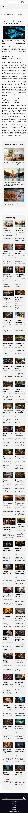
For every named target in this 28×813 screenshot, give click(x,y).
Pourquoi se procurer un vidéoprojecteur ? (20, 685)
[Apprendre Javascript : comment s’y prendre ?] (8, 611)
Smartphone (14, 805)
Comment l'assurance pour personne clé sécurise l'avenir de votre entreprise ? (13, 184)
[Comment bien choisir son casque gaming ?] (8, 361)
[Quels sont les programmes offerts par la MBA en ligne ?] (8, 744)
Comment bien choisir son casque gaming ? (8, 369)
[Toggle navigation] (3, 6)
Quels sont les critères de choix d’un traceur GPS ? (19, 346)
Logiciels (14, 807)
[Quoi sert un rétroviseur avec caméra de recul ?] (20, 384)
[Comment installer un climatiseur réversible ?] (20, 589)
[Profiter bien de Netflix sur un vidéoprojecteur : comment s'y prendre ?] (8, 589)
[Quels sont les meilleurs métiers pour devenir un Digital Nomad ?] (20, 292)
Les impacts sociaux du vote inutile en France (20, 323)
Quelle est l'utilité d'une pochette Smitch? (19, 483)
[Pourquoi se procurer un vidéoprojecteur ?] (20, 677)
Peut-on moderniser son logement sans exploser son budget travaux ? (14, 163)
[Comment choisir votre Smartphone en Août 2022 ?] (8, 543)
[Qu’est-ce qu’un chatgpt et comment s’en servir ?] (8, 451)
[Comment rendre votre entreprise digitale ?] (20, 655)
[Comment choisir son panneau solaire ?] (8, 475)
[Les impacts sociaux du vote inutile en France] (20, 315)
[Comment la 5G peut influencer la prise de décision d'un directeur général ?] (20, 246)
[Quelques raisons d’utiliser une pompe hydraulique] (8, 655)
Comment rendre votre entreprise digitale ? (19, 664)
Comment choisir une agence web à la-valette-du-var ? (14, 203)
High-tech (14, 803)
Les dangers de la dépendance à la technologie (8, 346)
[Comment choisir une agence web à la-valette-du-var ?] (14, 195)
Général (7, 13)
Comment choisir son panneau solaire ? (6, 483)
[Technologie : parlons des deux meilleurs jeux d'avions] (8, 498)
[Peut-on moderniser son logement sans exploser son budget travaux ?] (14, 154)
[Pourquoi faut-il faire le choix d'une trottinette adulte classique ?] (20, 498)
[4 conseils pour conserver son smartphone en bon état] (20, 428)
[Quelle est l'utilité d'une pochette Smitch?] (20, 475)
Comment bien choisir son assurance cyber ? (8, 414)
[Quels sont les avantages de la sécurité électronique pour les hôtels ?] (20, 566)
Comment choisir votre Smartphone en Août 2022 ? (8, 552)
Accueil (2, 13)
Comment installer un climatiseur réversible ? (19, 598)
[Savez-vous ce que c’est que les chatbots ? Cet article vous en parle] (20, 700)
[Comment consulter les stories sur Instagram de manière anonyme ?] (8, 677)
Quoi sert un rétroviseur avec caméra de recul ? (19, 392)
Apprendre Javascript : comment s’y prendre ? (7, 619)
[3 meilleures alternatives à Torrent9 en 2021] (20, 721)
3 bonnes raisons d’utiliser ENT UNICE (19, 552)
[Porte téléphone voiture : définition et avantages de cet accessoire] (21, 520)
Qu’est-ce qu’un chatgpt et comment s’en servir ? (7, 460)
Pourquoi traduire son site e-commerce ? (7, 575)
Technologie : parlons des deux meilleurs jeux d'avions (8, 506)
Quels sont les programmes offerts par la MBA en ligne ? (8, 753)
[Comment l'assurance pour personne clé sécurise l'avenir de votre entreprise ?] (14, 174)
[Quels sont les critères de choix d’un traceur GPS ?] (20, 338)
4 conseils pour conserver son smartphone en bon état (20, 437)
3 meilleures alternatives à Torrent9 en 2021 (19, 730)
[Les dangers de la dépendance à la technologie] (8, 338)
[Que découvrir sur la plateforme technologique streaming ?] (8, 428)
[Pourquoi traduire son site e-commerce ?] (8, 566)
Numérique (14, 801)
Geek (22, 65)
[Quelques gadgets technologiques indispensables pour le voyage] (8, 384)
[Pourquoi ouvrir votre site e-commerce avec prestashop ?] (8, 700)
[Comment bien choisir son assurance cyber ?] (8, 405)
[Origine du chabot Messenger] (8, 632)
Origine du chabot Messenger (6, 640)
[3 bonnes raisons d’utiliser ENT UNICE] (20, 543)
